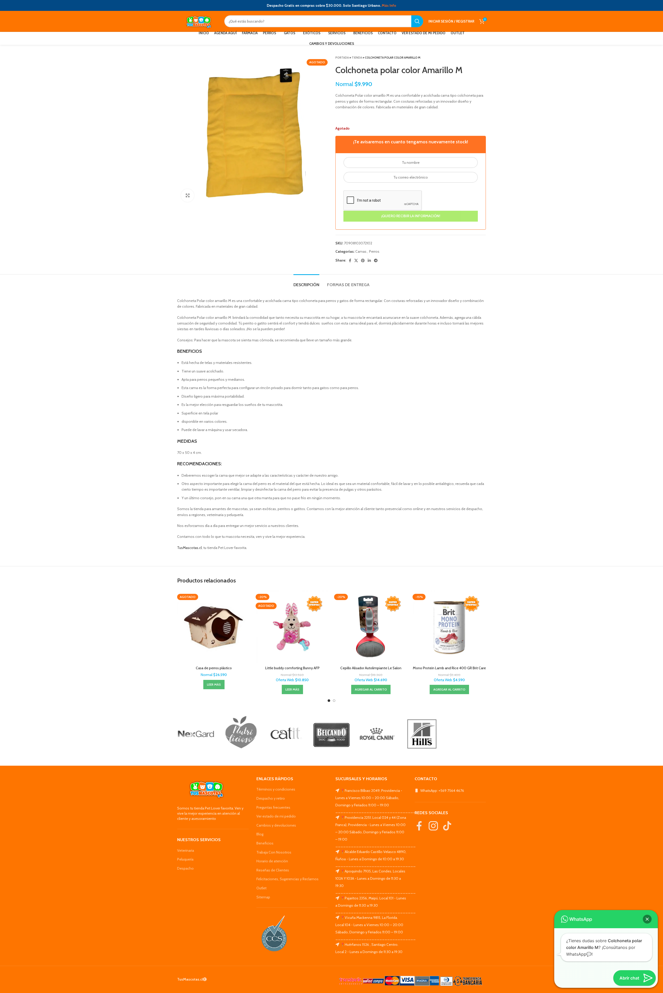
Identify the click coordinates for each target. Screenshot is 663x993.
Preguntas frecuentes (273, 807)
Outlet (261, 888)
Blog (259, 834)
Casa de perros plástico (214, 668)
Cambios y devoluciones (276, 825)
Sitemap (263, 897)
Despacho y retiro (270, 798)
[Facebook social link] (350, 260)
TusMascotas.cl (189, 547)
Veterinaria (185, 850)
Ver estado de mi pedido (276, 816)
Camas (360, 251)
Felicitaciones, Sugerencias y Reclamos (287, 879)
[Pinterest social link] (362, 260)
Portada (342, 57)
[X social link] (356, 260)
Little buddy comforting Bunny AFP (292, 668)
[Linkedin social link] (369, 260)
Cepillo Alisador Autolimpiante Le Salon (370, 668)
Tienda (357, 57)
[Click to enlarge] (187, 195)
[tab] (306, 282)
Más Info (389, 5)
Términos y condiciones (275, 789)
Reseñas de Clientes (272, 870)
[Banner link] (196, 734)
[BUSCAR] (417, 21)
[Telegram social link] (375, 260)
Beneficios (264, 843)
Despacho (185, 868)
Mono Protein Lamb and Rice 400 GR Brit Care (449, 668)
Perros (374, 251)
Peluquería (185, 859)
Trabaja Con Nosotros (273, 852)
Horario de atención (272, 861)
